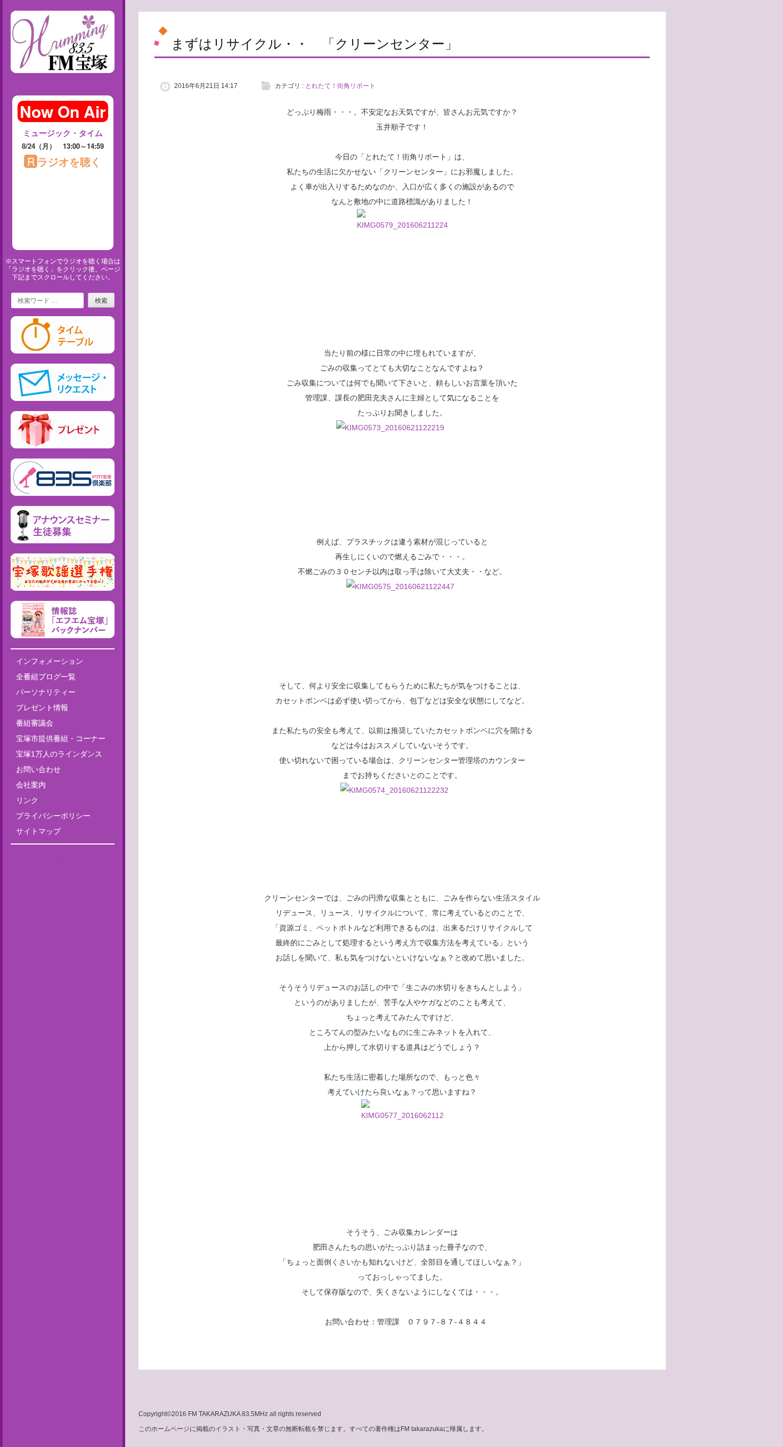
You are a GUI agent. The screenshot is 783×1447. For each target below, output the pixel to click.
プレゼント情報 (42, 707)
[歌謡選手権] (63, 588)
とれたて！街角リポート (340, 86)
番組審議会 (34, 723)
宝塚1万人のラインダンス (59, 754)
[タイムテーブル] (63, 351)
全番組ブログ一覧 (46, 676)
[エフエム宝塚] (63, 81)
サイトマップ (38, 831)
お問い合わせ (38, 769)
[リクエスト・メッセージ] (63, 399)
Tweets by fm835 (62, 856)
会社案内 (31, 785)
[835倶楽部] (63, 493)
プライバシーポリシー (53, 815)
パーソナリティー (46, 692)
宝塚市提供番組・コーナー (60, 738)
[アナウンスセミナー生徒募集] (63, 541)
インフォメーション (49, 661)
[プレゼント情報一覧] (63, 446)
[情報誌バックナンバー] (63, 636)
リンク (27, 800)
